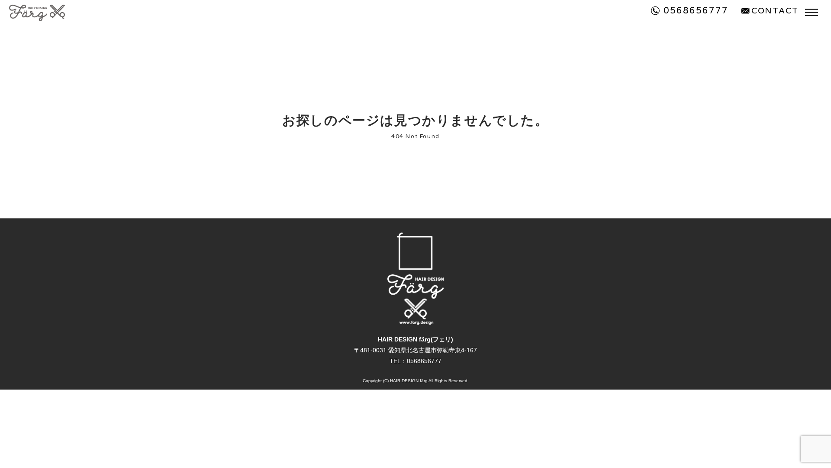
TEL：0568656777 (415, 361)
